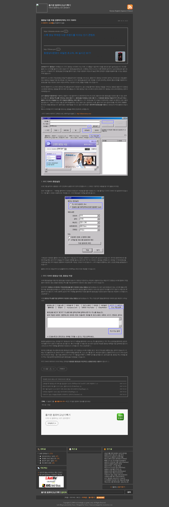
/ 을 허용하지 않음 (53, 23)
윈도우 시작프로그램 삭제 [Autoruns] (116, 462)
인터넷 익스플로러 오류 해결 (113, 457)
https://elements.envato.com (53, 31)
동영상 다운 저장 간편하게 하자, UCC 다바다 (58, 20)
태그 (78, 497)
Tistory (86, 505)
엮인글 (44, 405)
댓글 (48, 405)
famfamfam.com (107, 505)
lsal (76, 503)
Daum (73, 505)
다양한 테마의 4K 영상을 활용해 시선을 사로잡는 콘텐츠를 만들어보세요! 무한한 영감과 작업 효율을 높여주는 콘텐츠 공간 (84, 39)
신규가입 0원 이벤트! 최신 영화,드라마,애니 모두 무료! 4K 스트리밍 (73, 56)
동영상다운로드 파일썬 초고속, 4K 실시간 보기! (67, 53)
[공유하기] (50, 369)
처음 (66, 497)
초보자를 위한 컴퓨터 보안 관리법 (115, 453)
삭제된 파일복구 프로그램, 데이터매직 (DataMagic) (59, 392)
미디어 (72, 497)
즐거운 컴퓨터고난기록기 (60, 5)
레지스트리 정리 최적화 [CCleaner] (115, 458)
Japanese (123, 11)
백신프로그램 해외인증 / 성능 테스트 (116, 482)
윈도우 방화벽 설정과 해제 (113, 464)
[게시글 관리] (53, 369)
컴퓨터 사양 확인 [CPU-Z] (112, 469)
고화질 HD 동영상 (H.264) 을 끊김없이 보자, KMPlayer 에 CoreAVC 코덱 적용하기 (69, 383)
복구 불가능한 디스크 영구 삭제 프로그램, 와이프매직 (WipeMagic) (64, 389)
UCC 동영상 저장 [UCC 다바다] (114, 478)
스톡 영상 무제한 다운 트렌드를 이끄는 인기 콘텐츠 (69, 35)
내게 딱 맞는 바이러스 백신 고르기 (51, 472)
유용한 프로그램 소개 (50, 379)
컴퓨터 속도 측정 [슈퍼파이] (113, 473)
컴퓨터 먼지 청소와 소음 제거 (114, 455)
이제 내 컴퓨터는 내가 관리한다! (57, 418)
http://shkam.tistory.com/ (84, 113)
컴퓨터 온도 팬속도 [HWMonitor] (115, 471)
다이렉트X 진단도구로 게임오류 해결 (116, 480)
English (117, 11)
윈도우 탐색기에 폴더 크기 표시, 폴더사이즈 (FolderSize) (61, 386)
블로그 (118, 487)
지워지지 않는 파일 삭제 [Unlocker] (115, 475)
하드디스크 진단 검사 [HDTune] (114, 467)
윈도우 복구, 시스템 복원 (112, 466)
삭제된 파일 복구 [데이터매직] (114, 476)
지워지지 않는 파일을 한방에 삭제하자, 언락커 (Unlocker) (61, 394)
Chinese (130, 11)
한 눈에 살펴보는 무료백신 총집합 (51, 474)
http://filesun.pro (50, 49)
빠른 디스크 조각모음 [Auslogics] (115, 460)
